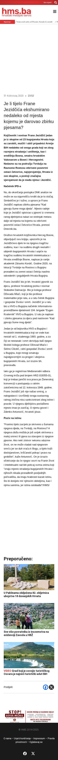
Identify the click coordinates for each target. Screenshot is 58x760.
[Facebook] (45, 687)
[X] (51, 687)
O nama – (9, 738)
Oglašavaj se (36, 742)
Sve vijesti (48, 2)
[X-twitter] (33, 753)
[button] (55, 2)
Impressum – (40, 738)
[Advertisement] (29, 58)
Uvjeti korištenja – (23, 738)
